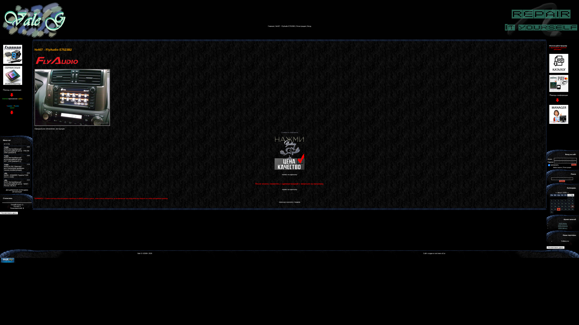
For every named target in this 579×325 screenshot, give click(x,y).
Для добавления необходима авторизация (17, 191)
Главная (271, 26)
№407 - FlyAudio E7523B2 (285, 26)
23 (572, 206)
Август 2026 (562, 192)
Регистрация (301, 26)
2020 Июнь (563, 223)
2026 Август (562, 228)
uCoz (443, 253)
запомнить (555, 165)
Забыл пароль (557, 167)
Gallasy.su (565, 241)
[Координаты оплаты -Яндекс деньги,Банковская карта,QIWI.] (558, 91)
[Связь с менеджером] (558, 123)
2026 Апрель (563, 226)
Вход (309, 26)
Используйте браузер (558, 46)
